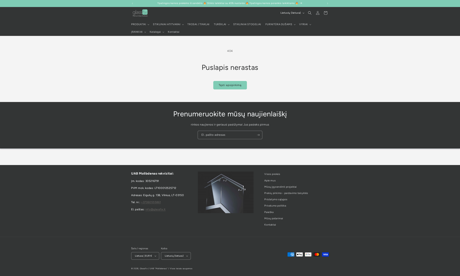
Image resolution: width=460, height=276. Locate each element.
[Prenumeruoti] (258, 135)
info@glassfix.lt (155, 209)
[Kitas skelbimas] (328, 3)
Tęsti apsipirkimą (230, 85)
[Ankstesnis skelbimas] (132, 3)
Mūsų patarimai (273, 218)
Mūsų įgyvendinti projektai (280, 186)
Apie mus (270, 180)
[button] (140, 24)
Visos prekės (272, 174)
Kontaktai (270, 224)
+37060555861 (151, 202)
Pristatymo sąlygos (275, 199)
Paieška (268, 212)
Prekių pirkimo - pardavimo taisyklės (286, 193)
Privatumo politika (275, 205)
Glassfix (144, 268)
